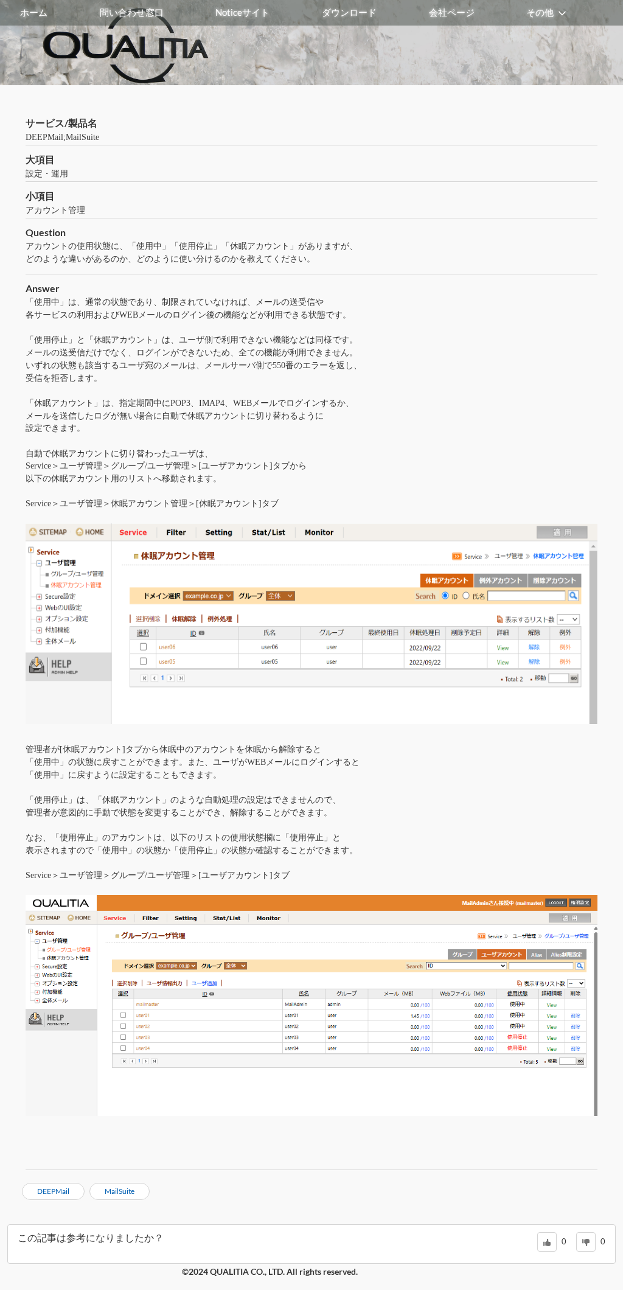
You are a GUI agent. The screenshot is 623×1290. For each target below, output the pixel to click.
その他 (540, 12)
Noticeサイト (242, 12)
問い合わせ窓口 (132, 12)
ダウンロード (349, 12)
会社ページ (452, 12)
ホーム (33, 12)
